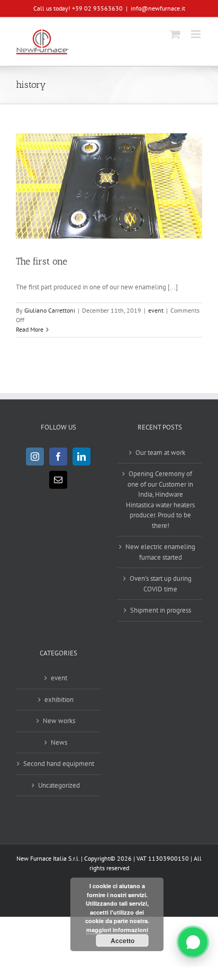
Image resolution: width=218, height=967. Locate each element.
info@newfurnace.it (158, 8)
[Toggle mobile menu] (196, 34)
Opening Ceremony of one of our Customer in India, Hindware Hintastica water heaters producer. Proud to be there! (160, 499)
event (156, 310)
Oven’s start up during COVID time (161, 584)
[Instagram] (35, 457)
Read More (29, 329)
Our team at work (160, 452)
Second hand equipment (58, 763)
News (59, 742)
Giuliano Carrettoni (49, 310)
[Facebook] (58, 457)
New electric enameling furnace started (160, 552)
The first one (41, 261)
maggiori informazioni (117, 930)
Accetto (122, 940)
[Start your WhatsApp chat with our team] (192, 941)
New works (59, 720)
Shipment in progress (160, 610)
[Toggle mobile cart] (175, 34)
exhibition (59, 699)
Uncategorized (59, 785)
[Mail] (58, 480)
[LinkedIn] (81, 457)
